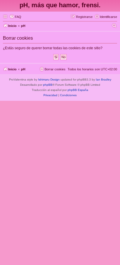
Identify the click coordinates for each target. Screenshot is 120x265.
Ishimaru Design (49, 79)
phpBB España (78, 90)
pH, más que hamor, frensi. (60, 5)
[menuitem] (15, 16)
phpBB (47, 84)
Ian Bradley (103, 79)
